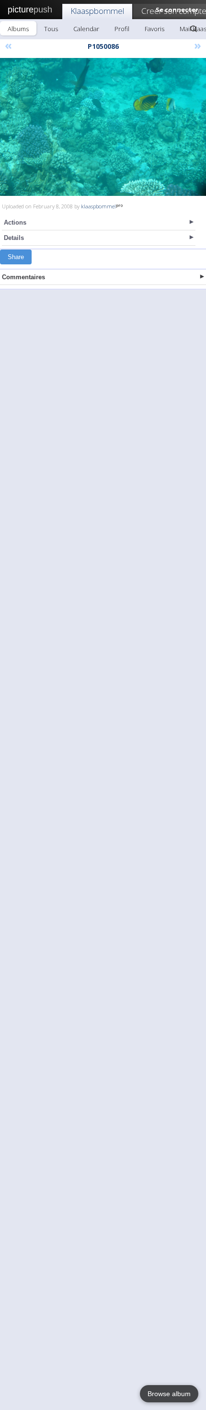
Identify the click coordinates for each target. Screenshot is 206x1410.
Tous (51, 28)
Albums (18, 28)
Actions (15, 222)
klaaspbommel (98, 206)
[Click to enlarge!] (103, 127)
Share (16, 257)
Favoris (154, 28)
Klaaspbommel (97, 10)
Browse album (169, 1394)
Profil (121, 28)
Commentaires (23, 277)
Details (14, 237)
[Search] (193, 28)
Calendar (86, 28)
